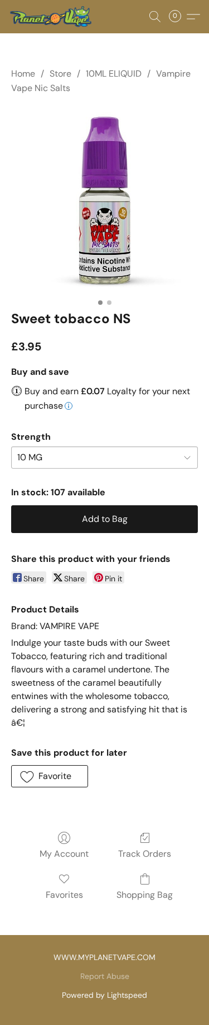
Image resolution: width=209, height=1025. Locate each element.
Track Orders (144, 854)
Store (60, 73)
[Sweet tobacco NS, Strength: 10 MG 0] (104, 200)
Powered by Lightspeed (104, 995)
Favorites (64, 895)
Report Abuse (104, 976)
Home (23, 73)
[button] (52, 16)
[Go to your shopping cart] (178, 16)
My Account (64, 854)
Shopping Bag (144, 895)
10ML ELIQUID (114, 73)
